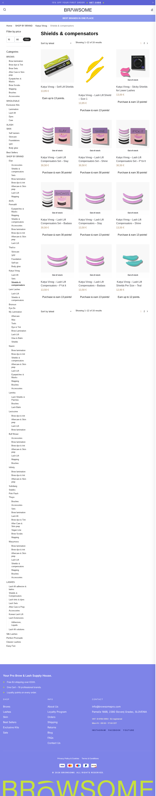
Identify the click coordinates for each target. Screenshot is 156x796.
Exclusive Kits (13, 105)
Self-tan (14, 263)
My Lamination (15, 312)
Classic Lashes (13, 642)
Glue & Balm (17, 338)
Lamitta (12, 393)
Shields (14, 342)
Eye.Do (12, 308)
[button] (3, 3)
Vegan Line (16, 530)
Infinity (12, 467)
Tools (13, 323)
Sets (13, 175)
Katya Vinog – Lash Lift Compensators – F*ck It (53, 284)
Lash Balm (16, 407)
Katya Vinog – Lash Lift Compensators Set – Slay (54, 159)
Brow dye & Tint (16, 65)
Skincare (13, 137)
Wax (13, 320)
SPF (11, 144)
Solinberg (13, 486)
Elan (11, 161)
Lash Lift (15, 193)
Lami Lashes (14, 289)
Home (9, 26)
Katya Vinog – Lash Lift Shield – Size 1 (95, 97)
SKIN (8, 129)
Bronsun (12, 304)
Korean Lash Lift (16, 614)
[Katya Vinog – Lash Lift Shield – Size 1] (95, 70)
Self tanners (14, 133)
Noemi (11, 346)
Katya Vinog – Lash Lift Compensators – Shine (128, 221)
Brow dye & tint (18, 182)
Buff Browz (14, 434)
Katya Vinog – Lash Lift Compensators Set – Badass (56, 221)
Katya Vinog (41, 26)
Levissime (13, 411)
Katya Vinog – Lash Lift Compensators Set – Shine (93, 159)
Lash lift (12, 113)
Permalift (13, 204)
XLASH (9, 125)
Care (11, 120)
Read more (132, 108)
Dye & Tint (16, 327)
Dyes (11, 116)
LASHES (10, 582)
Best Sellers (12, 152)
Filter (27, 39)
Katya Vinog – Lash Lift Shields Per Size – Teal (129, 284)
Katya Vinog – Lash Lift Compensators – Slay (91, 221)
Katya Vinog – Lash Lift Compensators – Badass (92, 284)
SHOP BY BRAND (23, 26)
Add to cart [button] (95, 117)
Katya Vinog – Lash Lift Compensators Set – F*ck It (131, 159)
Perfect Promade (14, 638)
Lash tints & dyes (16, 599)
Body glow (13, 148)
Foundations (14, 140)
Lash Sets (13, 603)
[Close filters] (32, 31)
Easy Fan (11, 646)
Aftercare (15, 316)
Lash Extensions (16, 618)
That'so (12, 247)
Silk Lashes (11, 634)
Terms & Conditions (90, 758)
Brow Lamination (18, 331)
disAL (11, 201)
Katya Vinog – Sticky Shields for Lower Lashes (131, 88)
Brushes (12, 92)
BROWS (10, 57)
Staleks (12, 490)
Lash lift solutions (16, 629)
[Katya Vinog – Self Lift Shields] (57, 66)
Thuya (11, 497)
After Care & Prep (17, 607)
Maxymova (14, 542)
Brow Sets (13, 68)
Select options (57, 105)
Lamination (13, 109)
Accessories (14, 96)
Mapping (12, 89)
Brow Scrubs (14, 85)
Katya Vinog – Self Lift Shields (57, 86)
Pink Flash (13, 493)
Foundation (16, 259)
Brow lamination (16, 61)
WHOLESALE (13, 101)
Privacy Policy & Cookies (68, 758)
